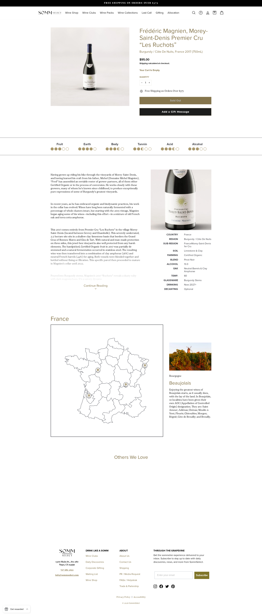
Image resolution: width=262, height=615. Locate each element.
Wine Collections (128, 13)
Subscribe (202, 575)
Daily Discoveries (95, 562)
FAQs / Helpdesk (128, 580)
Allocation (173, 13)
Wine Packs (107, 13)
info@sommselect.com (67, 575)
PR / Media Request (129, 574)
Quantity (144, 77)
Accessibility (139, 597)
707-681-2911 (67, 570)
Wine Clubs (89, 13)
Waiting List (92, 574)
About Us (124, 556)
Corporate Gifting (95, 568)
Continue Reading (95, 285)
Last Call (147, 13)
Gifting (159, 13)
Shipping (143, 63)
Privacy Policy (123, 597)
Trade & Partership (129, 586)
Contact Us (125, 562)
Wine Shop (71, 13)
